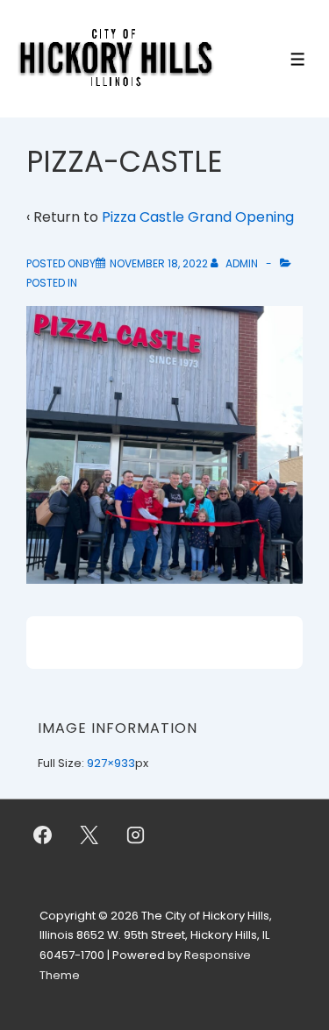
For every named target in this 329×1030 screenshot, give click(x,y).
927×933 (111, 763)
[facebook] (43, 835)
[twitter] (89, 835)
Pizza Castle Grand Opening (198, 217)
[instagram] (136, 835)
